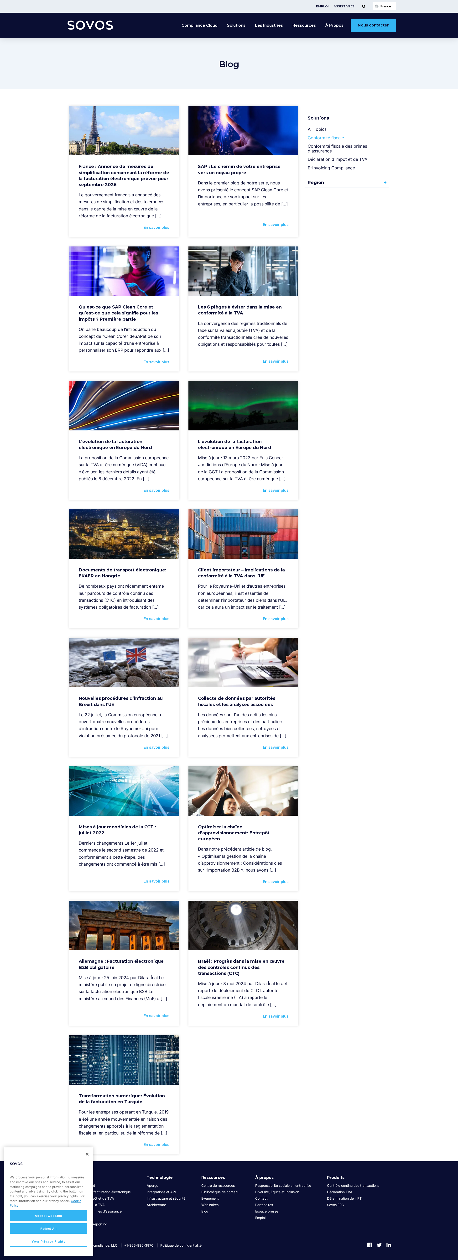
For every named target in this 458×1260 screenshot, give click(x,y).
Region (316, 182)
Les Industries (269, 25)
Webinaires (210, 1205)
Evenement (210, 1198)
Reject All (48, 1228)
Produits (335, 1177)
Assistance (344, 6)
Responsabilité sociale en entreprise (283, 1185)
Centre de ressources (218, 1185)
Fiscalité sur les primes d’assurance (94, 1211)
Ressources (304, 25)
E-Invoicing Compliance (331, 167)
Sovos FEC (335, 1205)
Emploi (322, 6)
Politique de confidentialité (181, 1245)
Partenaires (264, 1205)
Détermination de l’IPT (344, 1198)
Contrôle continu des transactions (353, 1185)
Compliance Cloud (200, 25)
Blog (204, 1211)
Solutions (236, 25)
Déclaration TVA (339, 1192)
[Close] (87, 1154)
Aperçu (152, 1185)
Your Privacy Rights (48, 1241)
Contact (261, 1198)
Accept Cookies (48, 1216)
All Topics (317, 129)
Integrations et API (161, 1192)
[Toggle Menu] (363, 6)
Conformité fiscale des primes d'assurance (337, 148)
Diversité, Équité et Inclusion (277, 1192)
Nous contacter (373, 25)
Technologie (160, 1177)
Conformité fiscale (326, 137)
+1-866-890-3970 (138, 1245)
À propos (264, 1177)
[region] (48, 1201)
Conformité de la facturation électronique (99, 1192)
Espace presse (266, 1211)
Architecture (156, 1205)
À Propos (334, 25)
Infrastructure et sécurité (166, 1198)
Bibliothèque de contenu (220, 1192)
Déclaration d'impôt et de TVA (337, 159)
